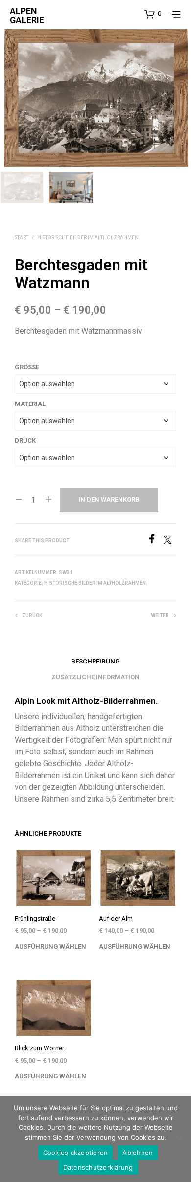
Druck (25, 440)
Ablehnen (137, 1152)
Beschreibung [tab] (95, 661)
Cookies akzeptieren (75, 1152)
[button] (152, 14)
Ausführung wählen (50, 946)
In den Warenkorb (109, 499)
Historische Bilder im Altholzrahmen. (88, 237)
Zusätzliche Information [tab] (95, 677)
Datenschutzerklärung (98, 1167)
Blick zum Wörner (39, 1048)
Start (21, 237)
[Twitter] (170, 541)
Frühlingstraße (35, 918)
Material (30, 403)
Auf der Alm (116, 918)
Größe (27, 367)
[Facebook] (155, 541)
